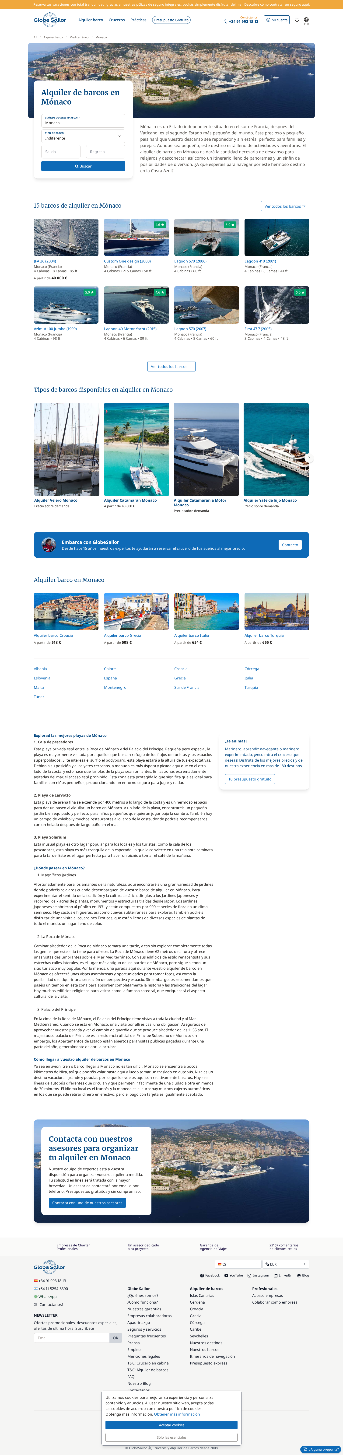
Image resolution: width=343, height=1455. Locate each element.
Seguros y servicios (144, 1329)
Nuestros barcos (204, 1349)
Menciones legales (143, 1356)
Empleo (134, 1349)
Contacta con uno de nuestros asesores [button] (87, 1202)
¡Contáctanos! (50, 1304)
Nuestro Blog (139, 1383)
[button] (91, 20)
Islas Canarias (202, 1295)
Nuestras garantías (144, 1309)
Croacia (181, 668)
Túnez (39, 696)
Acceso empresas (267, 1295)
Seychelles (199, 1336)
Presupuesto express (208, 1363)
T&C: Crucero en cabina (148, 1363)
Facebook (212, 1275)
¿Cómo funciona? (142, 1302)
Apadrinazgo (138, 1322)
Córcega (252, 668)
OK (115, 1337)
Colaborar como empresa (275, 1302)
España (110, 678)
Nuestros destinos (206, 1342)
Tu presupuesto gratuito (250, 779)
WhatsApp (47, 1296)
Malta (39, 687)
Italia (249, 678)
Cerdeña (197, 1302)
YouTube (236, 1275)
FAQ (131, 1376)
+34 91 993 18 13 (52, 1280)
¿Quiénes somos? (142, 1295)
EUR (273, 1264)
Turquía (251, 687)
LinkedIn (285, 1275)
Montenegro (115, 687)
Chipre (110, 668)
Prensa (133, 1342)
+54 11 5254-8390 (53, 1288)
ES (224, 1264)
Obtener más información (177, 1414)
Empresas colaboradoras (149, 1315)
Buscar (85, 166)
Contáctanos (138, 1390)
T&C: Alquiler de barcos (147, 1369)
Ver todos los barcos (283, 206)
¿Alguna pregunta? (324, 1449)
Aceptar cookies (171, 1425)
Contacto (290, 544)
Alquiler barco (53, 37)
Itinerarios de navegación (212, 1356)
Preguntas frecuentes (146, 1336)
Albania (40, 668)
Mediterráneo (79, 37)
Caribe (195, 1329)
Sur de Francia (187, 687)
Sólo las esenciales (171, 1437)
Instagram (261, 1275)
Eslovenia (42, 678)
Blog (305, 1275)
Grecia (180, 678)
